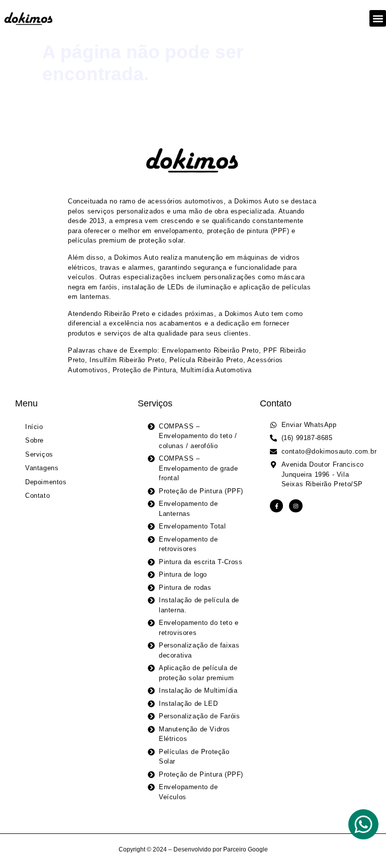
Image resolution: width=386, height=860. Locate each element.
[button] (377, 18)
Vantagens (41, 468)
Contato (37, 495)
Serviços (39, 454)
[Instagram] (295, 505)
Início (34, 427)
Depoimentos (46, 482)
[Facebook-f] (276, 505)
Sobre (34, 440)
